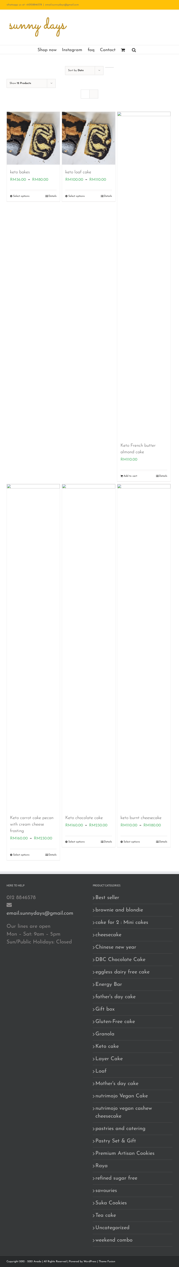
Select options (21, 196)
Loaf (101, 1071)
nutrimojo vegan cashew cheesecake (123, 1112)
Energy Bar (108, 984)
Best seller (107, 897)
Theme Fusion (107, 1261)
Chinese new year (115, 947)
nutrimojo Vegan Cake (121, 1096)
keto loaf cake (78, 172)
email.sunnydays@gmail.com (62, 4)
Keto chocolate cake (84, 818)
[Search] (134, 49)
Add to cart (130, 476)
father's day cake (115, 997)
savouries (106, 1190)
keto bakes (20, 172)
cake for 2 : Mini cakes (121, 922)
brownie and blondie (119, 910)
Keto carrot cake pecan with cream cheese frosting (31, 824)
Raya (101, 1165)
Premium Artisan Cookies (125, 1153)
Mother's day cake (116, 1083)
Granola (104, 1034)
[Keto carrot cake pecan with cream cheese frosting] (33, 647)
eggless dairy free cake (122, 972)
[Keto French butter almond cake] (143, 275)
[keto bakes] (33, 138)
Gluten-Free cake (115, 1021)
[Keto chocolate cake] (88, 647)
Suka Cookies (111, 1203)
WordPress (90, 1261)
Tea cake (105, 1215)
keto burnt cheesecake (141, 818)
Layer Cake (109, 1058)
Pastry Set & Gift (115, 1141)
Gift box (105, 1009)
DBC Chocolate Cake (120, 959)
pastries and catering (120, 1128)
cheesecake (108, 935)
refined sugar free (116, 1178)
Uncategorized (112, 1227)
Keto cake (107, 1046)
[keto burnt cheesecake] (143, 647)
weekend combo (114, 1240)
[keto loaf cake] (88, 138)
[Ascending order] (109, 67)
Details (52, 196)
